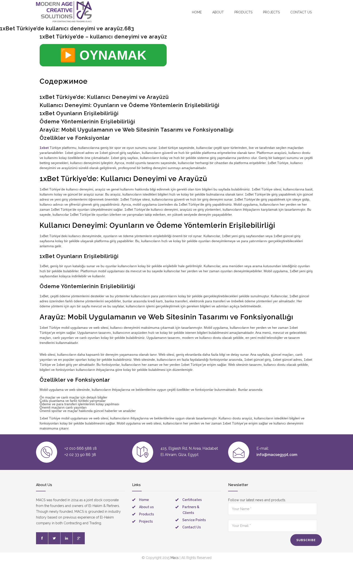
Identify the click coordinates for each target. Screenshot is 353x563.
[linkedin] (66, 538)
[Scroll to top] (340, 550)
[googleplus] (78, 538)
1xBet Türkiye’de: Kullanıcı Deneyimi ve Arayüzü (104, 97)
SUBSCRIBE (306, 540)
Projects (271, 12)
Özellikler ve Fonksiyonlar (75, 138)
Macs (174, 558)
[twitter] (54, 538)
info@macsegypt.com (276, 454)
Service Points (194, 520)
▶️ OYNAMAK (103, 55)
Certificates (192, 500)
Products (243, 12)
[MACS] (64, 12)
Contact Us (191, 527)
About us (146, 507)
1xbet (44, 148)
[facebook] (42, 538)
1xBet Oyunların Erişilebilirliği (79, 113)
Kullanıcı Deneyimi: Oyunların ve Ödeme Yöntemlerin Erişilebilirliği (129, 105)
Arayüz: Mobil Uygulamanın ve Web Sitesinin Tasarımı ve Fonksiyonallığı (137, 130)
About (218, 12)
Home (197, 12)
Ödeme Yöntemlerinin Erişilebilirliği (87, 121)
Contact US (301, 12)
